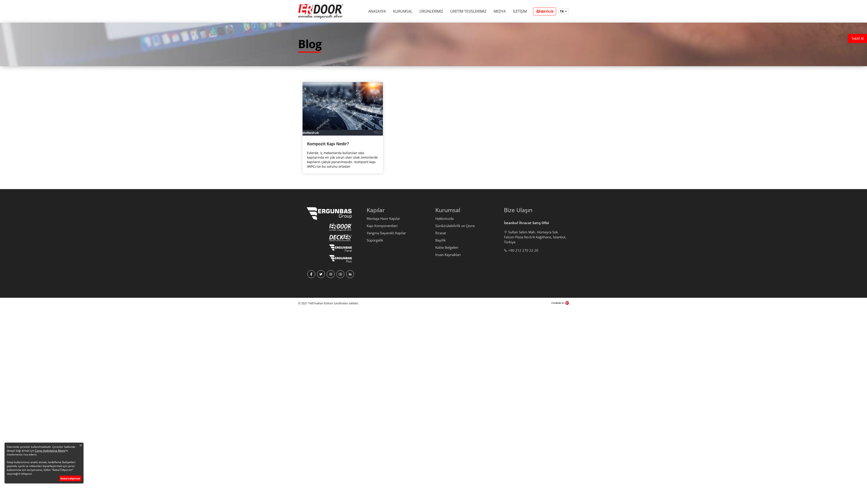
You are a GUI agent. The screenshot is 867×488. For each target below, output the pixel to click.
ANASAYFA (377, 11)
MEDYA (500, 11)
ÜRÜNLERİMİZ (431, 11)
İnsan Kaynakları (448, 254)
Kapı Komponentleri (382, 225)
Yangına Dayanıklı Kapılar (386, 233)
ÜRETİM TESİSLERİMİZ (468, 11)
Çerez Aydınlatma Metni (50, 451)
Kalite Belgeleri (446, 247)
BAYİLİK (547, 11)
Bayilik (440, 240)
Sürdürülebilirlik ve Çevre (455, 225)
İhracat (440, 233)
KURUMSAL (402, 11)
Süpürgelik (375, 240)
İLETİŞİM (520, 11)
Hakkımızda (444, 218)
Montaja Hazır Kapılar (383, 218)
